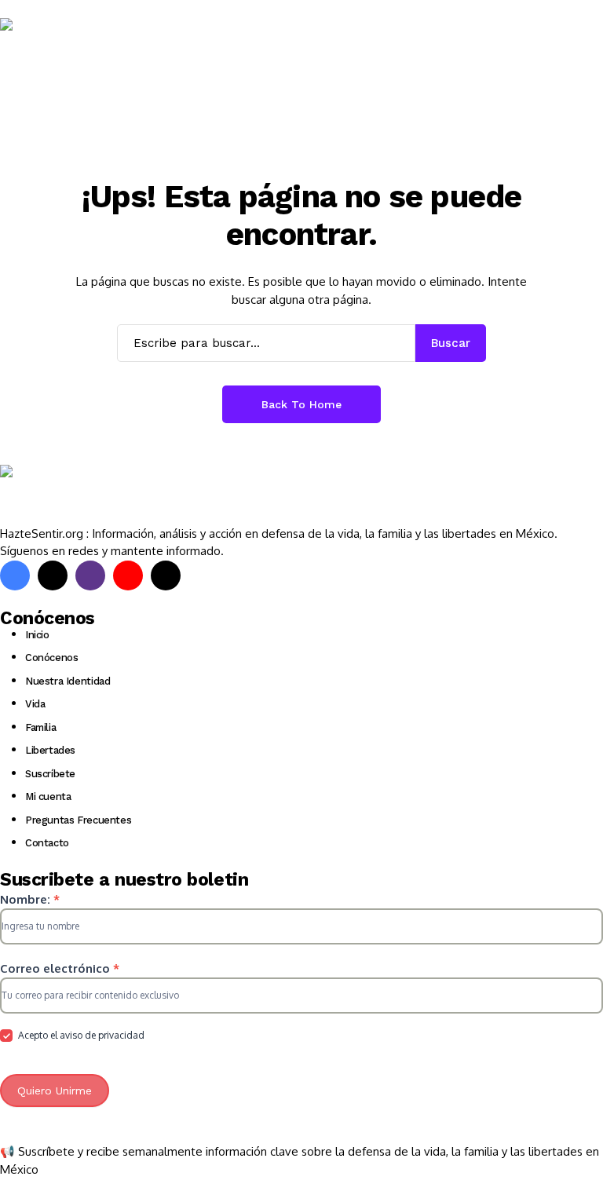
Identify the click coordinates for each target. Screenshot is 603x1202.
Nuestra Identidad (67, 681)
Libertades (50, 750)
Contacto (47, 843)
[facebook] (15, 575)
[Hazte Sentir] (47, 48)
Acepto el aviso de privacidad (80, 1035)
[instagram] (90, 575)
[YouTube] (128, 575)
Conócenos (52, 657)
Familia (40, 727)
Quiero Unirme (54, 1090)
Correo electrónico (59, 968)
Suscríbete (50, 774)
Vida (35, 704)
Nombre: (30, 899)
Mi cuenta (48, 796)
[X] (53, 575)
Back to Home (301, 404)
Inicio (37, 635)
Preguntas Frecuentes (78, 820)
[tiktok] (166, 575)
